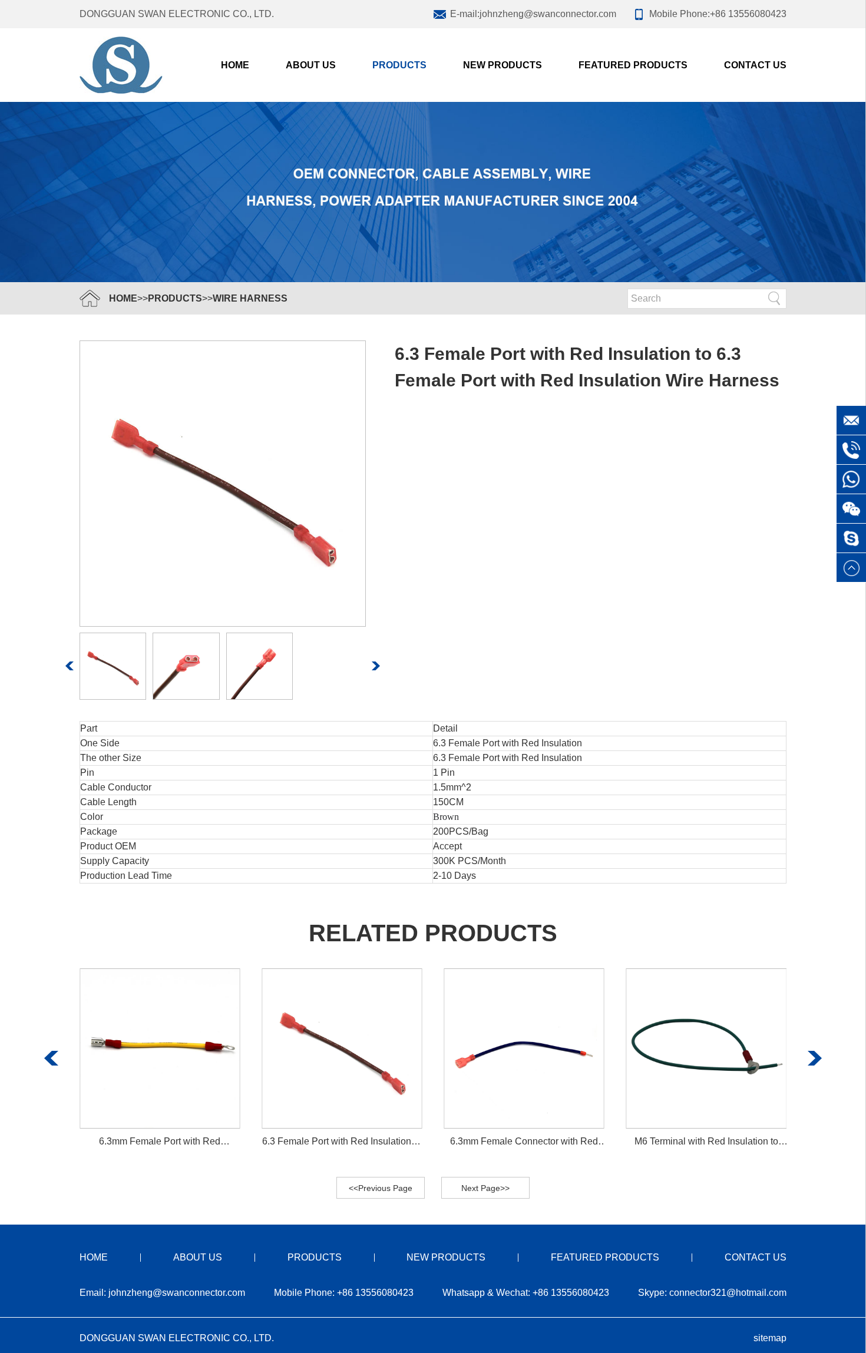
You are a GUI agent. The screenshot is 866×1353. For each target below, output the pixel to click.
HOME (123, 298)
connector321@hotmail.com (727, 1293)
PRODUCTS (399, 65)
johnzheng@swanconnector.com (548, 14)
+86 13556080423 (748, 14)
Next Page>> (485, 1188)
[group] (160, 1058)
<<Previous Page (380, 1188)
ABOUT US (311, 65)
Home (235, 65)
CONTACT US (755, 65)
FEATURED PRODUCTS (633, 65)
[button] (69, 665)
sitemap (769, 1338)
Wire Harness (250, 298)
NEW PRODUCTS (502, 65)
